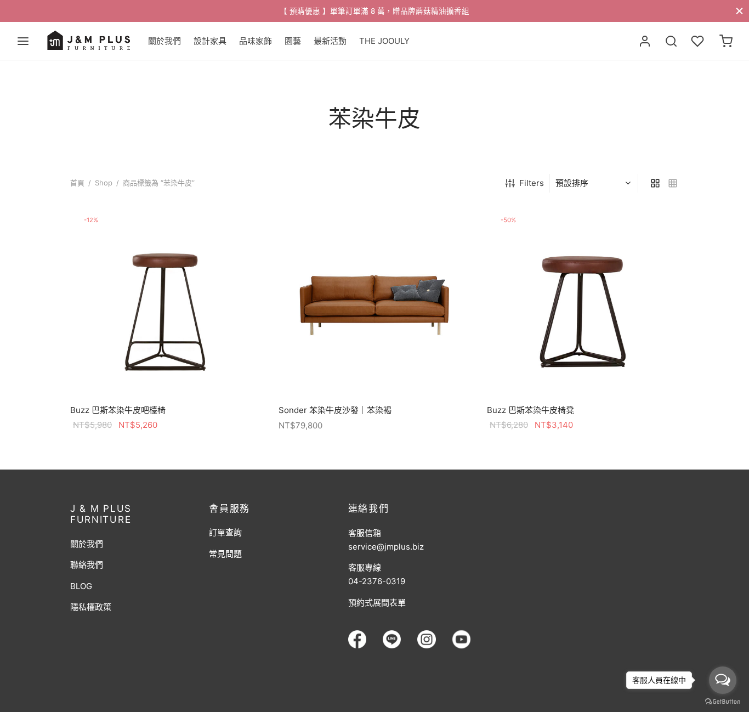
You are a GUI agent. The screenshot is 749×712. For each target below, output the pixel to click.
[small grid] (673, 183)
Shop (103, 182)
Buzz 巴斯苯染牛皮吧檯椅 (118, 410)
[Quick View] (190, 371)
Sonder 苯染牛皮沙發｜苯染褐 (335, 410)
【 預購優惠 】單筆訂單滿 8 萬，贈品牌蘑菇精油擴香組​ (374, 11)
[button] (166, 371)
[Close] (739, 11)
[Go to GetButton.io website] (722, 701)
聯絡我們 (86, 565)
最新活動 (330, 41)
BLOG (81, 586)
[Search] (671, 41)
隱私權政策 (90, 607)
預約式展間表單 (377, 602)
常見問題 (225, 554)
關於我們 (164, 41)
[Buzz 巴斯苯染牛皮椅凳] (583, 301)
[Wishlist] (698, 41)
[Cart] (726, 41)
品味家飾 (255, 41)
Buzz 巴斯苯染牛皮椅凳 (530, 410)
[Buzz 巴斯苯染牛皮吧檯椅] (166, 301)
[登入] (644, 41)
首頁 (77, 182)
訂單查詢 (225, 532)
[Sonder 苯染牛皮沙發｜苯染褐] (374, 301)
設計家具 (210, 41)
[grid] (655, 183)
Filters (531, 183)
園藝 (293, 41)
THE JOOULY (384, 41)
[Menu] (23, 41)
